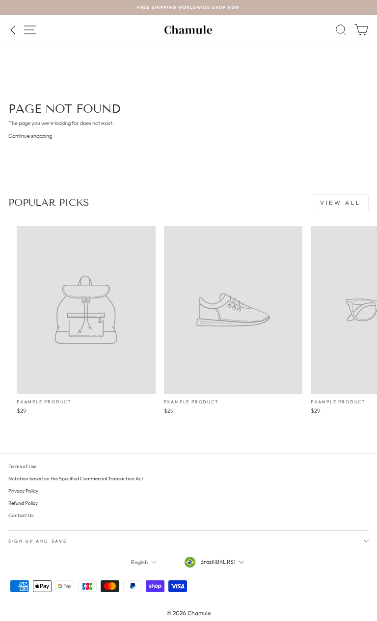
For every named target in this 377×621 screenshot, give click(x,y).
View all (340, 202)
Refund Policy (23, 503)
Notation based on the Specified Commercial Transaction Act (75, 478)
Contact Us (20, 515)
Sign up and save (37, 541)
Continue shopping (30, 135)
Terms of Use (22, 466)
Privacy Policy (23, 491)
